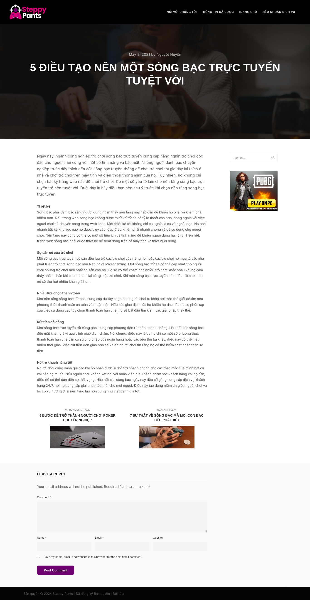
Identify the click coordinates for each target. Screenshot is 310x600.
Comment (44, 497)
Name (42, 537)
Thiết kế (43, 206)
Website (158, 537)
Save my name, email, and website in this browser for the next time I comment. (93, 557)
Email (99, 537)
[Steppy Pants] (28, 12)
